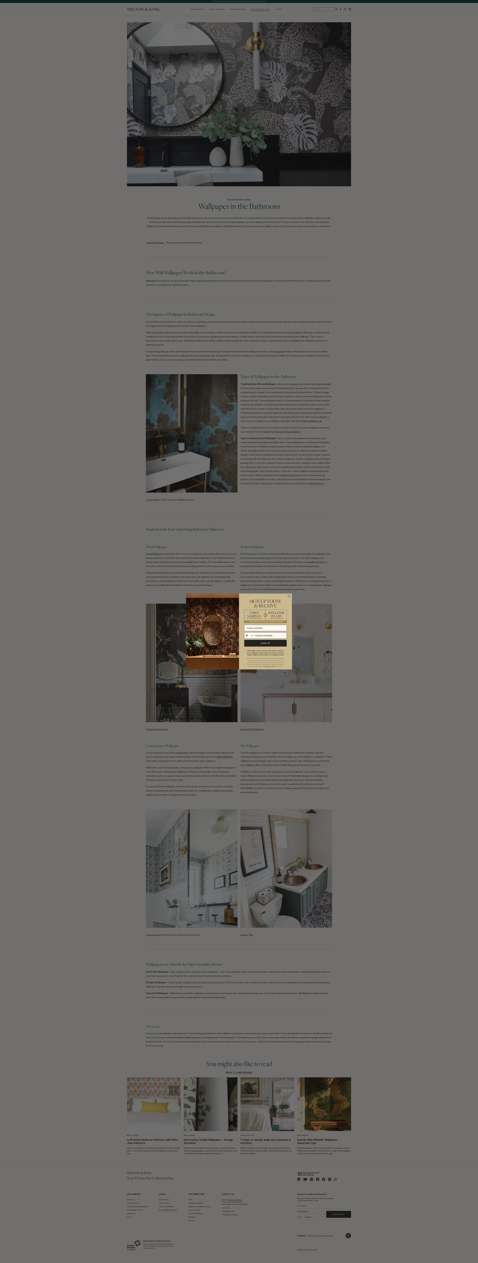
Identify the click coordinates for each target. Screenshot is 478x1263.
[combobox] (248, 635)
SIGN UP (265, 643)
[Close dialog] (289, 596)
